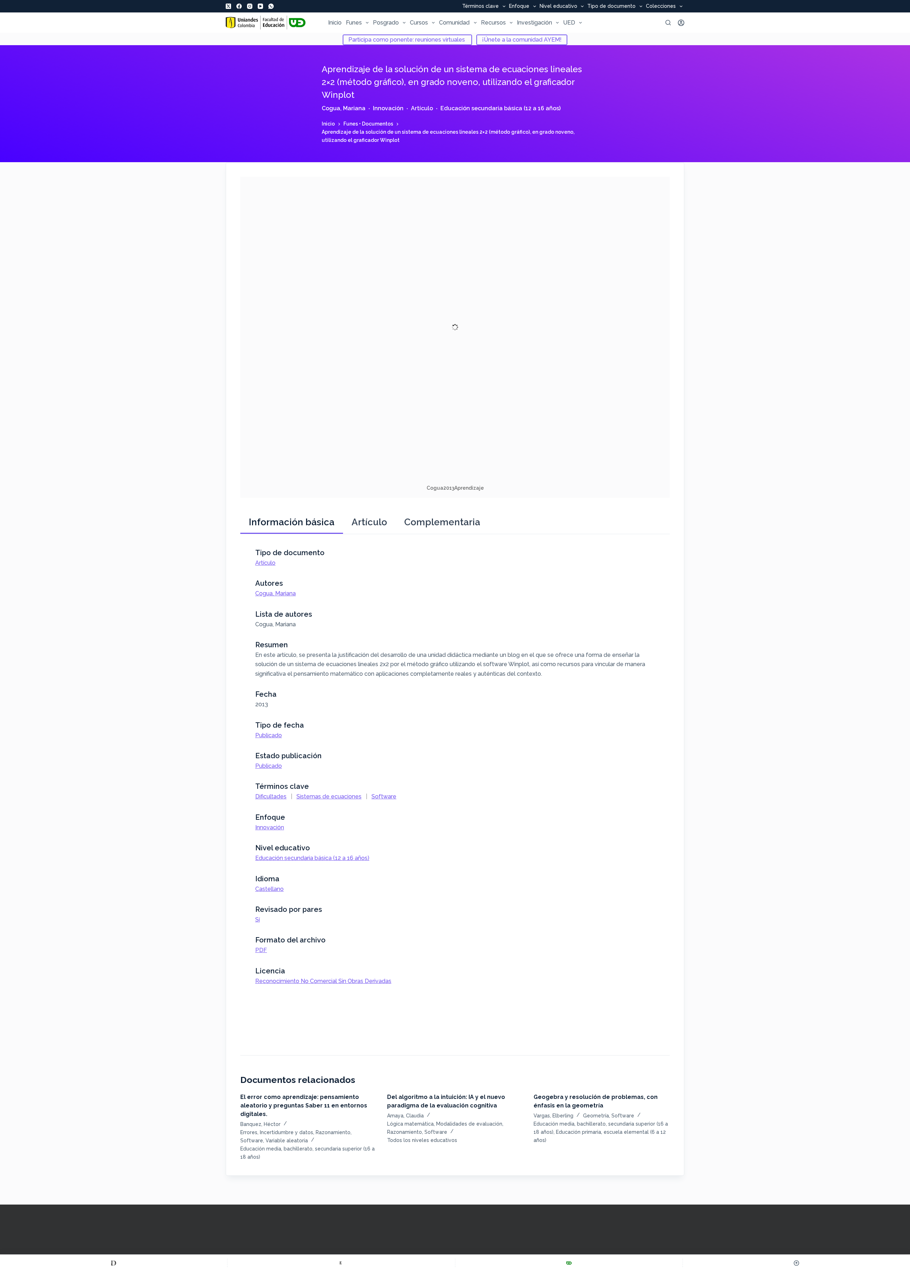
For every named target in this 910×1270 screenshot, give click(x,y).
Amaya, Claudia (405, 1115)
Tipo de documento (611, 6)
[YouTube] (260, 6)
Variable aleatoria (287, 1140)
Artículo (422, 108)
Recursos (493, 22)
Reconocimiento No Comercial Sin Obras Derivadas (323, 981)
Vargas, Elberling (553, 1115)
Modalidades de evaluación (469, 1124)
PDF (261, 950)
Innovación (388, 108)
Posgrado (386, 22)
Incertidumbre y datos (286, 1132)
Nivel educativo (558, 6)
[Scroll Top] (796, 1263)
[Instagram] (249, 6)
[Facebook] (239, 6)
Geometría (596, 1115)
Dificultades (271, 796)
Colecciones (661, 6)
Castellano (269, 889)
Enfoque (519, 6)
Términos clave (480, 6)
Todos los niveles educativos (422, 1140)
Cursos (419, 22)
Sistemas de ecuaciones (329, 796)
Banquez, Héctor (260, 1124)
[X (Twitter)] (228, 6)
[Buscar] (668, 22)
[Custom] (113, 1263)
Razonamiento (333, 1132)
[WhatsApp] (271, 6)
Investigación (534, 22)
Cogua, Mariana (343, 108)
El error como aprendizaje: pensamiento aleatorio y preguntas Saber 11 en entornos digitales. (303, 1105)
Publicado (268, 735)
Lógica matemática (410, 1124)
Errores (248, 1132)
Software (383, 796)
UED (569, 22)
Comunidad (454, 22)
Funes (354, 22)
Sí (257, 919)
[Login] (681, 23)
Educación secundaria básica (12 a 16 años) (500, 108)
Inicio (335, 22)
